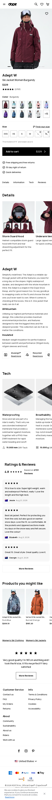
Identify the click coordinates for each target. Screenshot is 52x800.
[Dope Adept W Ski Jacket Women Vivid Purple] (5, 114)
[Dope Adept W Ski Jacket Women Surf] (13, 104)
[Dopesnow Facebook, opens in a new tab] (19, 751)
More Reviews (26, 568)
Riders (6, 735)
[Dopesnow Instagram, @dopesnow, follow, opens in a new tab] (26, 751)
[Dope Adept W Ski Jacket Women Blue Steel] (13, 114)
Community (8, 721)
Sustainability (9, 725)
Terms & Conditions (37, 694)
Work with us (9, 739)
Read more (16, 356)
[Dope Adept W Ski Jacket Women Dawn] (46, 104)
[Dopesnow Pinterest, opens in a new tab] (33, 751)
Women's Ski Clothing (13, 640)
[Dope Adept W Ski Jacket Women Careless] (22, 104)
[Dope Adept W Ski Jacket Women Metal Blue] (22, 114)
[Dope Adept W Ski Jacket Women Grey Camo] (38, 114)
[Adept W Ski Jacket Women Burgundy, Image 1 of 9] (26, 39)
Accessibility (34, 708)
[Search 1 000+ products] (36, 4)
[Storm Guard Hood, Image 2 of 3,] (16, 227)
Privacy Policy (34, 699)
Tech (31, 182)
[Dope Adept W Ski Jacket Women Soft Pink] (38, 104)
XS (13, 133)
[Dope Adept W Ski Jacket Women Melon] (30, 114)
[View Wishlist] (42, 4)
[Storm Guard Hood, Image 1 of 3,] (8, 227)
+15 (46, 113)
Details (5, 182)
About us (7, 730)
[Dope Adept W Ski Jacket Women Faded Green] (30, 104)
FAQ (5, 699)
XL (47, 133)
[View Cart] (48, 4)
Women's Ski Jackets (36, 640)
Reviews (42, 182)
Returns (7, 708)
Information (18, 182)
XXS (6, 133)
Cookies (32, 704)
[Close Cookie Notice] (44, 794)
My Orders (8, 704)
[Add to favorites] (46, 14)
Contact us (8, 694)
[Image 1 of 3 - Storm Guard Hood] (18, 217)
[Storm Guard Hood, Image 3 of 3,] (25, 227)
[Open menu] (4, 4)
